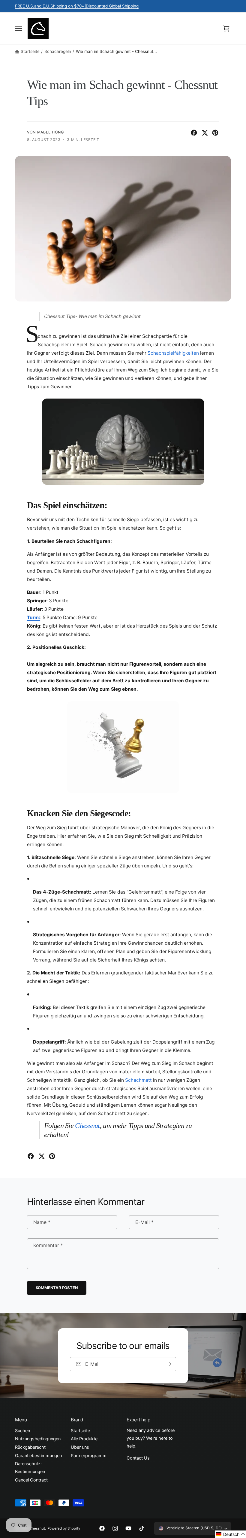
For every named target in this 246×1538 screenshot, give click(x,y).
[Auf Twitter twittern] (204, 132)
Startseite (30, 51)
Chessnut (87, 1126)
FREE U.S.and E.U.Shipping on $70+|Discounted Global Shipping (77, 6)
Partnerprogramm (88, 1455)
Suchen (22, 1430)
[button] (18, 28)
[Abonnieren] (169, 1364)
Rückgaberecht (30, 1447)
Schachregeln (57, 51)
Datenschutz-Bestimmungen (30, 1467)
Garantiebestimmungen (38, 1455)
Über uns (80, 1447)
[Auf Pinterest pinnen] (215, 132)
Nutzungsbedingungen (38, 1439)
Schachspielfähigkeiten (173, 353)
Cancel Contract (31, 1480)
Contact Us (138, 1458)
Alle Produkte (84, 1439)
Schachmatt (139, 1080)
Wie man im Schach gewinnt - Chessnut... (116, 51)
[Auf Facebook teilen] (194, 132)
